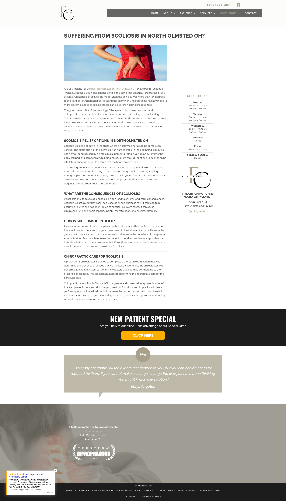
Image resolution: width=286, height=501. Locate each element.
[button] (143, 335)
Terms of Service (187, 490)
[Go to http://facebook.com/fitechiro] (238, 5)
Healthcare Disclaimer (128, 490)
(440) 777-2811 (219, 5)
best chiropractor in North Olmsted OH (113, 88)
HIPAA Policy (150, 490)
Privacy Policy (167, 490)
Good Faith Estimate (209, 490)
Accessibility (82, 490)
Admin (69, 490)
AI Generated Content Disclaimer (143, 496)
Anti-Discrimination (102, 490)
